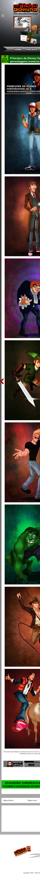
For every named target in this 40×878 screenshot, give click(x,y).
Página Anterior (8, 800)
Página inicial (32, 800)
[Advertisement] (14, 818)
